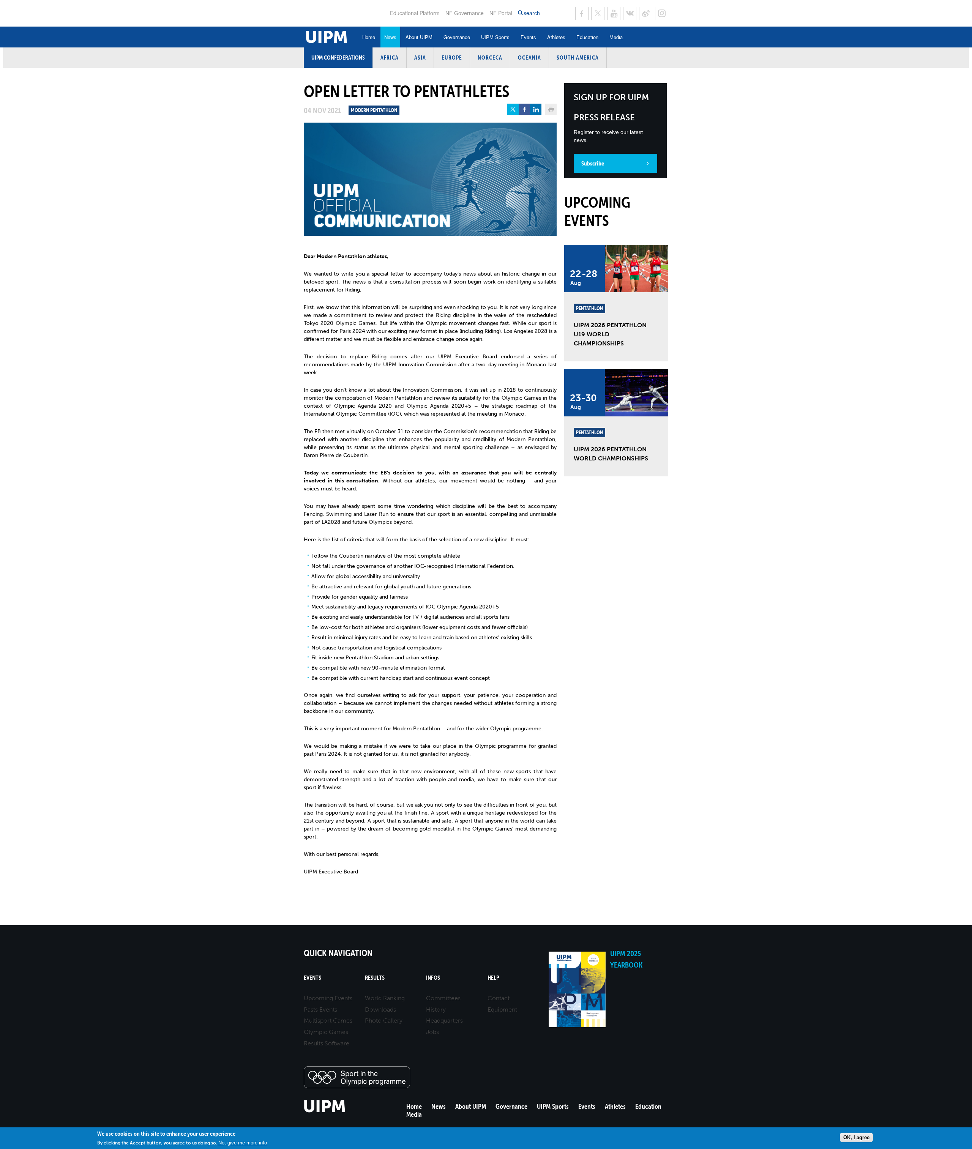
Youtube (613, 13)
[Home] (325, 1111)
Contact (499, 998)
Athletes (556, 37)
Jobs (432, 1032)
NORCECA (490, 57)
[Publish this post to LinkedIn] (535, 109)
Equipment (502, 1009)
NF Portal (500, 13)
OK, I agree (856, 1137)
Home (368, 37)
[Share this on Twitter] (513, 109)
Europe (452, 57)
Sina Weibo (645, 13)
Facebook (582, 13)
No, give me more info (242, 1142)
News (390, 37)
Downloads (380, 1009)
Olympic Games (326, 1032)
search (532, 13)
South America (578, 57)
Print (551, 109)
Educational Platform (415, 13)
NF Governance (464, 13)
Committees (443, 998)
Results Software (326, 1043)
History (436, 1009)
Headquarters (444, 1020)
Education (587, 37)
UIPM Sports (495, 37)
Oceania (529, 57)
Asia (420, 57)
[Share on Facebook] (524, 109)
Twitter (597, 13)
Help (493, 977)
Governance (456, 37)
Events (528, 37)
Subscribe (592, 163)
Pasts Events (320, 1009)
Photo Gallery (383, 1020)
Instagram (661, 13)
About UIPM (419, 37)
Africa (389, 57)
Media (616, 37)
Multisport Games (328, 1020)
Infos (433, 977)
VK (629, 13)
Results (375, 977)
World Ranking (385, 998)
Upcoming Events (328, 998)
